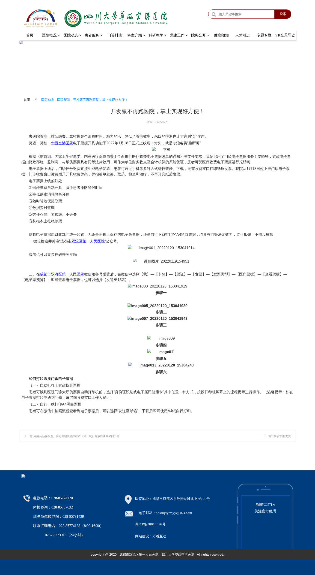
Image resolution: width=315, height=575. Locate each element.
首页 (29, 35)
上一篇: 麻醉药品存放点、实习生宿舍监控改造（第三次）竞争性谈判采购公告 (71, 436)
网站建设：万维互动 (150, 536)
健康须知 (221, 35)
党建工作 (177, 35)
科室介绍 (135, 35)
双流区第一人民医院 (88, 241)
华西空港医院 (62, 143)
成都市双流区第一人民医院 (62, 274)
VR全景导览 (285, 35)
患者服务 (92, 35)
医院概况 (50, 35)
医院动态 (71, 35)
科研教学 (156, 35)
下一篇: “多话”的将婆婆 (277, 436)
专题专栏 (264, 35)
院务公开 (199, 35)
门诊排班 (114, 35)
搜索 (283, 14)
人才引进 (242, 35)
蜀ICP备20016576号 (150, 524)
